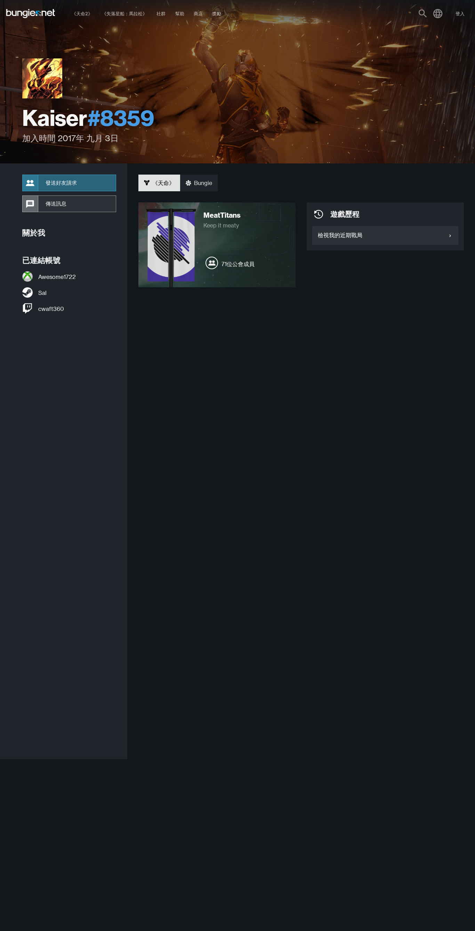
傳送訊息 (56, 204)
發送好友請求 (61, 183)
